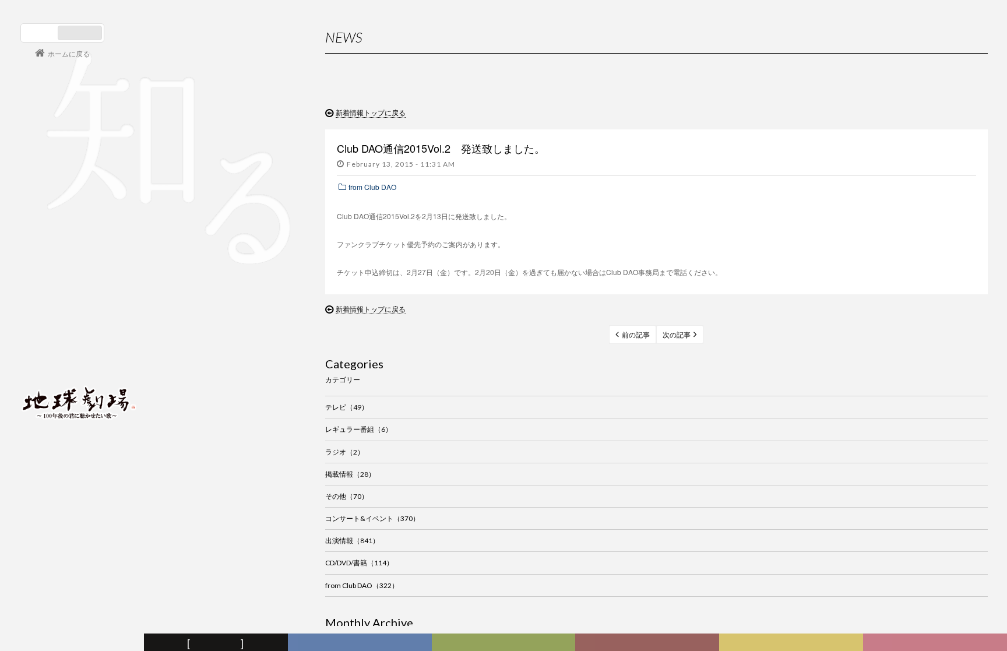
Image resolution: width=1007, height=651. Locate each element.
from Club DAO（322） (362, 585)
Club (937, 643)
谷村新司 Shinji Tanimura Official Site (78, 254)
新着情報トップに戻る (371, 112)
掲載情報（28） (350, 474)
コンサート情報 (55, 323)
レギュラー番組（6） (358, 429)
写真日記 (793, 643)
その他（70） (346, 496)
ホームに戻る (69, 53)
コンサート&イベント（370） (372, 518)
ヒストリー (505, 643)
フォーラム (73, 643)
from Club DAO (372, 187)
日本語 (40, 33)
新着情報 (217, 643)
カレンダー (649, 643)
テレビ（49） (346, 407)
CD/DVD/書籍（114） (359, 562)
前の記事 (636, 334)
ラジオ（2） (344, 452)
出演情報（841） (352, 540)
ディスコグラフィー (360, 643)
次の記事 (677, 334)
